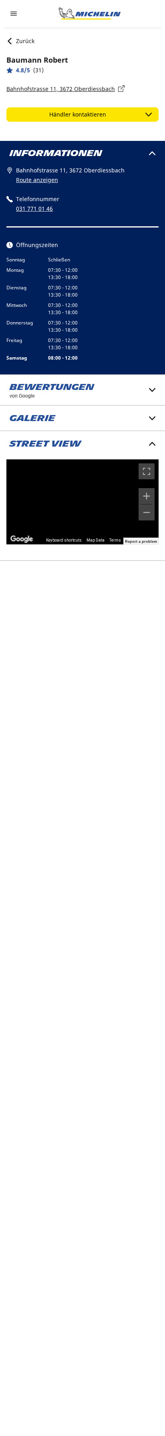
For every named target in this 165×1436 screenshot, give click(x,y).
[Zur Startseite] (90, 13)
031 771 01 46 (34, 208)
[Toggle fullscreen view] (147, 471)
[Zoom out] (147, 512)
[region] (82, 502)
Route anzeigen (37, 180)
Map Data (96, 540)
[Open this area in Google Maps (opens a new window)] (21, 539)
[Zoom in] (147, 496)
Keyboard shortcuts (64, 540)
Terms (115, 540)
